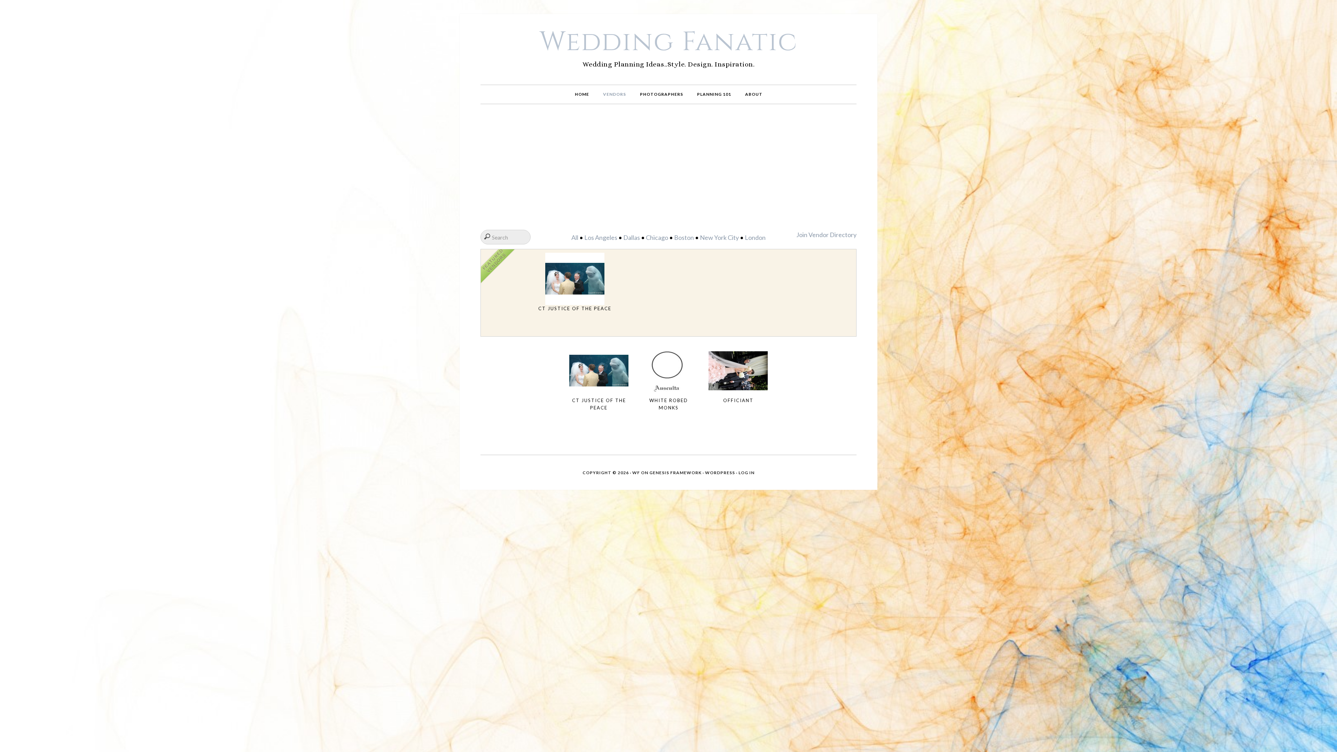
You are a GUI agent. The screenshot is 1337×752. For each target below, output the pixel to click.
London (755, 237)
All (574, 237)
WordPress (720, 472)
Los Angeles (600, 237)
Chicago (657, 237)
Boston (684, 237)
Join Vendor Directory (826, 234)
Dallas (631, 237)
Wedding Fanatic (669, 42)
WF (636, 472)
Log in (746, 472)
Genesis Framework (675, 472)
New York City (719, 237)
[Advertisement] (668, 167)
